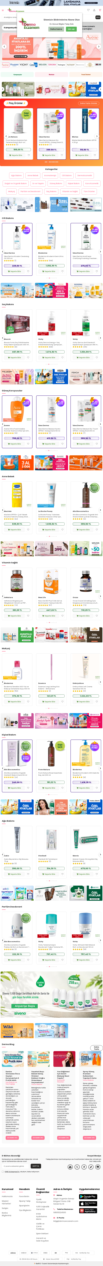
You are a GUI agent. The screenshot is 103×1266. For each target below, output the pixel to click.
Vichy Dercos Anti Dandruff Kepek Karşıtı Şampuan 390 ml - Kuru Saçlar (51, 344)
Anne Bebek (33, 175)
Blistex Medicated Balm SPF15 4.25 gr (51, 141)
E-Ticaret (43, 1264)
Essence (7, 683)
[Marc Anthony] (17, 377)
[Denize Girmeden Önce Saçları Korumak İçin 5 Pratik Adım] (13, 1059)
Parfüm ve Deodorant (30, 191)
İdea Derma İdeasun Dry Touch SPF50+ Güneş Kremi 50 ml (18, 141)
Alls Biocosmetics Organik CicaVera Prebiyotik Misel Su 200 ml (84, 688)
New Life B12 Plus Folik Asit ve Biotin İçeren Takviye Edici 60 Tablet (16, 602)
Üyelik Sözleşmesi (41, 1200)
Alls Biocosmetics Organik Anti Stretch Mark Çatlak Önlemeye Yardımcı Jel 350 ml (51, 516)
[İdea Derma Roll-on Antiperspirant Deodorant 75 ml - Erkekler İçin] (86, 925)
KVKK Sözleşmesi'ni (12, 1172)
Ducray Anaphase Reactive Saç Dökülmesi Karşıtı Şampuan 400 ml (85, 344)
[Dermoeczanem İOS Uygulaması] (86, 1203)
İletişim (5, 1208)
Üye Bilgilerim (25, 1210)
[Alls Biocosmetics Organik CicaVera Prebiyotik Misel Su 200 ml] (86, 667)
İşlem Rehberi (42, 1233)
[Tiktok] (90, 1169)
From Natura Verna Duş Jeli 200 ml (86, 774)
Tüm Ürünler (89, 191)
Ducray (76, 339)
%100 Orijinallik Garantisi (42, 1208)
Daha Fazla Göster (88, 103)
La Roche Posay (80, 253)
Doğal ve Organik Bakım (16, 183)
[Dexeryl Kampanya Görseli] (84, 89)
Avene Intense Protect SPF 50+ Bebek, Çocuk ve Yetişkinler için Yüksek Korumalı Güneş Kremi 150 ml (85, 430)
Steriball (8, 856)
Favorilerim (24, 1196)
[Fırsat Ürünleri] (85, 74)
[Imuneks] (51, 635)
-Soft (37, 1264)
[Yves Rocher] (51, 807)
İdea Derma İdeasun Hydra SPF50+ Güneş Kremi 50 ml (15, 430)
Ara (98, 17)
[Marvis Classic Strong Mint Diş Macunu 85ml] (51, 839)
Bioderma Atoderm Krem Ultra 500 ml (16, 257)
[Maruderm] (85, 807)
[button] (4, 46)
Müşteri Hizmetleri (6, 1202)
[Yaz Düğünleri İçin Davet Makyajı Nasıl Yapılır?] (64, 1059)
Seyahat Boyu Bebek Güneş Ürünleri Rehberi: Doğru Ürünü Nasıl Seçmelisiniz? (38, 1077)
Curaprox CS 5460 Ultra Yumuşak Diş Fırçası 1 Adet (83, 860)
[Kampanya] (17, 74)
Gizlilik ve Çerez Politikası (40, 1226)
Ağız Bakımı (16, 175)
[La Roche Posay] (17, 291)
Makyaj (11, 191)
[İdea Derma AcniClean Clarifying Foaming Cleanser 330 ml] (51, 236)
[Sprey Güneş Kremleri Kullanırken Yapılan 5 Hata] (90, 1059)
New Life (7, 598)
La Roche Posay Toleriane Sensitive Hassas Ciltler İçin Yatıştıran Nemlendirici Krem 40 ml (17, 516)
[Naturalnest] (17, 635)
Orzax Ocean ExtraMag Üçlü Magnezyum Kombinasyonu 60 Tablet (51, 602)
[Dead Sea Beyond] (17, 463)
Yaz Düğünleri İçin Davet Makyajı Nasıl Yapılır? (63, 1075)
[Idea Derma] (17, 205)
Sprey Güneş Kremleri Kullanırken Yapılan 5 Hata (89, 1075)
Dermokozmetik (85, 175)
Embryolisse (43, 683)
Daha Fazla (96, 1048)
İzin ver (71, 29)
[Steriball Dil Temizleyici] (17, 839)
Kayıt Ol (36, 1166)
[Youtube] (70, 1169)
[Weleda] (85, 549)
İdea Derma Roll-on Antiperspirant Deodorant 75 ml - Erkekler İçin (86, 946)
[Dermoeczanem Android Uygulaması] (86, 1196)
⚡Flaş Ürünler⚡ (16, 103)
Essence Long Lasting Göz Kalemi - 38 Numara (14, 688)
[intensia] (51, 3)
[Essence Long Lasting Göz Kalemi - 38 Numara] (17, 667)
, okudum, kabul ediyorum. (22, 1172)
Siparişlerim (24, 1205)
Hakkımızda (7, 1196)
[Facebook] (84, 1169)
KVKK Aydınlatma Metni (41, 1216)
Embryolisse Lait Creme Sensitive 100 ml (48, 688)
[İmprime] (18, 89)
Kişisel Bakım (74, 183)
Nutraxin (77, 598)
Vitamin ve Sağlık (70, 191)
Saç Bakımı (51, 191)
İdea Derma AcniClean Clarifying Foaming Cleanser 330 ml (50, 257)
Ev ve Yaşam (38, 183)
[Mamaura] (17, 549)
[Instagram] (97, 1169)
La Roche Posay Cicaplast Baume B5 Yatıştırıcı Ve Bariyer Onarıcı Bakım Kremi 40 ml (85, 516)
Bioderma (8, 253)
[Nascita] (51, 721)
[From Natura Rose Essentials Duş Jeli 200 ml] (17, 753)
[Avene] (51, 291)
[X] (77, 1169)
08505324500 (59, 1212)
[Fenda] (85, 377)
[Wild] (17, 1031)
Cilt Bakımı (67, 175)
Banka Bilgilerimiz (6, 1214)
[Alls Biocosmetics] (51, 205)
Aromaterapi (50, 175)
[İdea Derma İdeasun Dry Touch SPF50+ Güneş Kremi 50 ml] (18, 121)
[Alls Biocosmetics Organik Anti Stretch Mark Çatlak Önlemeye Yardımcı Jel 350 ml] (51, 495)
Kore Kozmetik (91, 183)
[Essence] (85, 721)
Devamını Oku (12, 1138)
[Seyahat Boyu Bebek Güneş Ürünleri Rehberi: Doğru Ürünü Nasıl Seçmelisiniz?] (39, 1059)
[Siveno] (51, 994)
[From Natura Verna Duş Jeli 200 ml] (86, 753)
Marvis (41, 856)
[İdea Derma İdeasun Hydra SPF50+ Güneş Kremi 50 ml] (17, 409)
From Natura (10, 770)
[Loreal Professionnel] (51, 377)
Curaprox (77, 856)
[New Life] (85, 635)
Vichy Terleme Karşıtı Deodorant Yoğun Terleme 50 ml (16, 946)
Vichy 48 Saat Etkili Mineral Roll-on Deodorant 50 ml (49, 946)
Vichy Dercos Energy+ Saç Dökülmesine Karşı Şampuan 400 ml (16, 344)
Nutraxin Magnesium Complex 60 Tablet (85, 602)
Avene (75, 426)
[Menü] (3, 10)
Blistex (42, 137)
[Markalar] (51, 74)
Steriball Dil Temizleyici (13, 859)
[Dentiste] (85, 893)
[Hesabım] (94, 10)
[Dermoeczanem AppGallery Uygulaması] (86, 1210)
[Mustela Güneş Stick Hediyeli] (51, 46)
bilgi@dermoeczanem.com (64, 1221)
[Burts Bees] (17, 807)
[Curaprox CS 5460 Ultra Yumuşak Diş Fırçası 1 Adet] (86, 839)
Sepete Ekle (17, 155)
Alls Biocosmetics (46, 511)
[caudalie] (51, 89)
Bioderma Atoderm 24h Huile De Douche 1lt (51, 774)
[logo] (15, 10)
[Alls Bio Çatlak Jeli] (51, 549)
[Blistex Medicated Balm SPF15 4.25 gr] (51, 121)
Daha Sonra (56, 29)
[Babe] (51, 463)
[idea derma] (85, 463)
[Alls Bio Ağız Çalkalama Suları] (51, 893)
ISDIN (74, 137)
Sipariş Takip (25, 1201)
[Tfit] (17, 721)
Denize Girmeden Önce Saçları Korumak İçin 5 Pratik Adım (13, 1076)
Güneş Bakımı (56, 183)
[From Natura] (85, 205)
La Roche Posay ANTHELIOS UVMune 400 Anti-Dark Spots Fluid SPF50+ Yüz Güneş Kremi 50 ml (85, 257)
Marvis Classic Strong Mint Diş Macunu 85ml (50, 860)
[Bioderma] (85, 291)
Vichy (6, 339)
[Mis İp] (17, 893)
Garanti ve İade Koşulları (42, 1239)
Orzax (41, 598)
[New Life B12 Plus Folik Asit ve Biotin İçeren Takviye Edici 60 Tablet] (17, 581)
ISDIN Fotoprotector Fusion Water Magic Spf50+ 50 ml (83, 141)
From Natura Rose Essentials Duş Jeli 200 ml (16, 774)
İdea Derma (11, 137)
